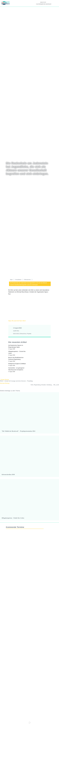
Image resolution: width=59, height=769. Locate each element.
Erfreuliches (23, 333)
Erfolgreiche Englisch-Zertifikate (17, 363)
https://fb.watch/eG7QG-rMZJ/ (17, 321)
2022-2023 (16, 333)
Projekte (29, 333)
